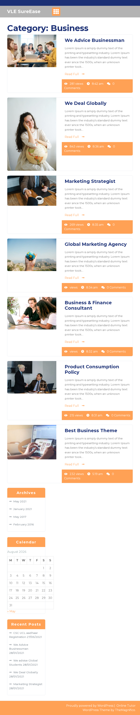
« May (11, 611)
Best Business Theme (91, 430)
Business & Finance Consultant (88, 305)
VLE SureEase (23, 11)
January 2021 (22, 509)
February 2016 (23, 524)
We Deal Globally (85, 103)
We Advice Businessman (95, 40)
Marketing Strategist (90, 181)
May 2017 (19, 517)
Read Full (72, 74)
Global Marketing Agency (96, 244)
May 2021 (19, 501)
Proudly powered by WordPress (90, 705)
